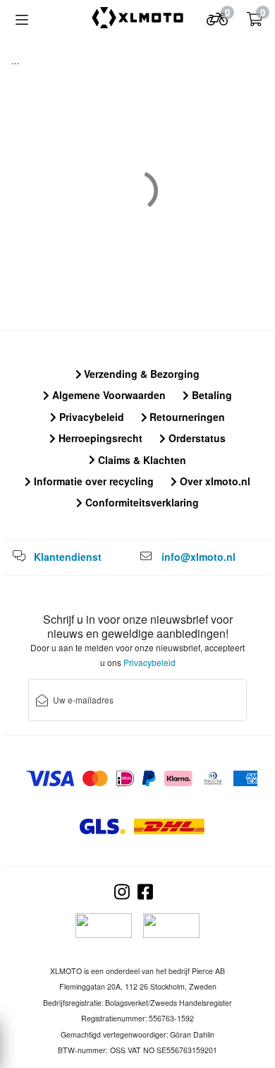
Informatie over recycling (92, 481)
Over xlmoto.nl (213, 481)
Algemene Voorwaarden (107, 395)
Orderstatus (196, 438)
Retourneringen (186, 417)
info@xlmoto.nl (198, 557)
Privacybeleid (90, 417)
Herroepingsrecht (99, 438)
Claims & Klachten (140, 460)
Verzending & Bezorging (140, 374)
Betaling (210, 395)
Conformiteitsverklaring (140, 502)
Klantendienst (68, 557)
